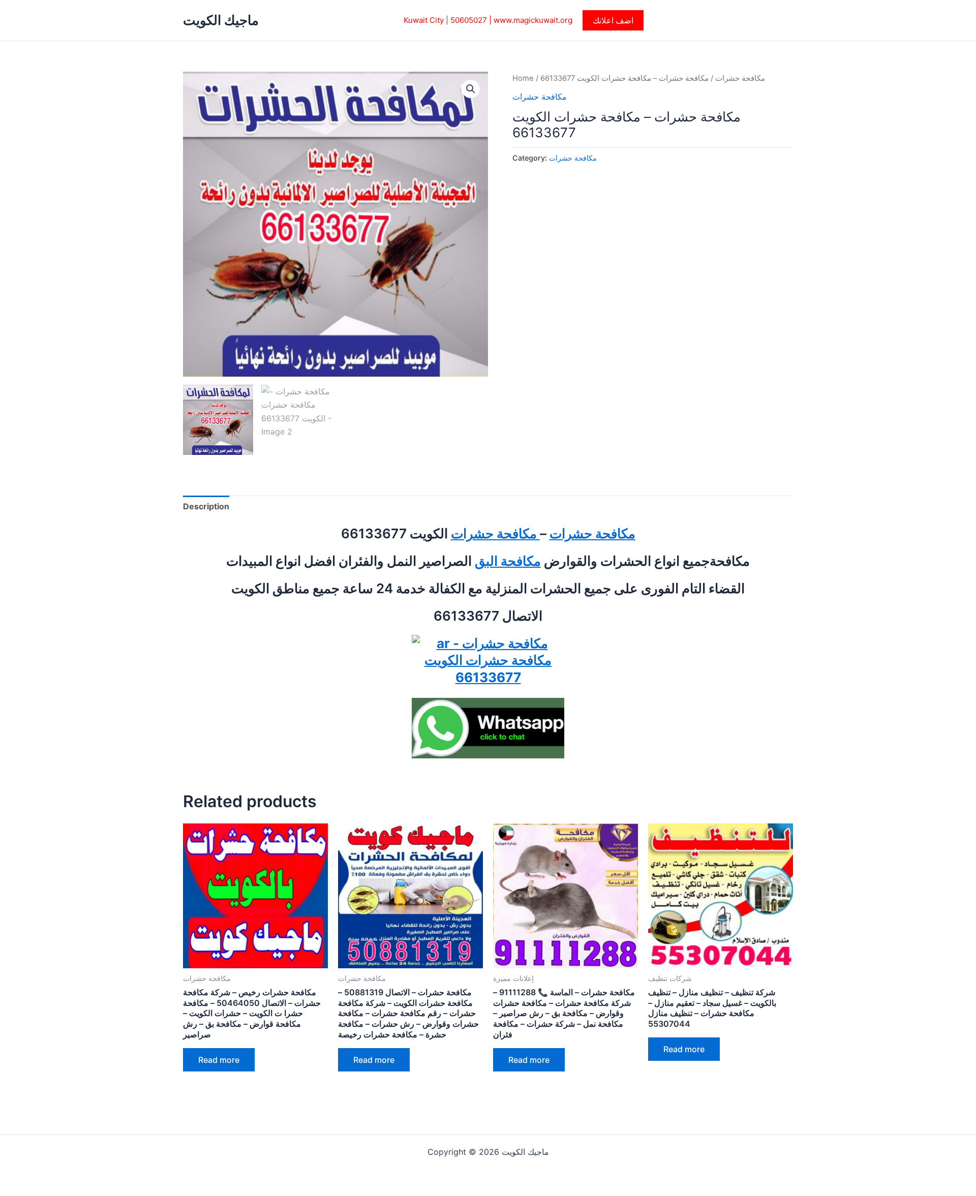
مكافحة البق (508, 561)
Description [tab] (206, 506)
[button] (613, 20)
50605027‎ (468, 20)
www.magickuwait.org (533, 20)
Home (523, 78)
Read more (218, 1060)
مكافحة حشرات (740, 78)
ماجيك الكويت (221, 20)
